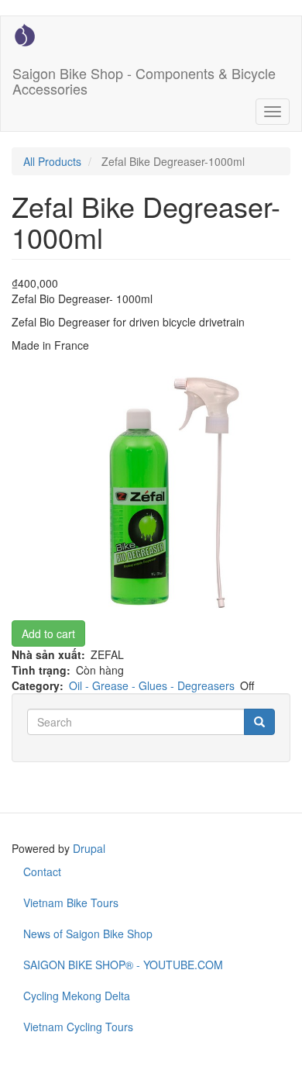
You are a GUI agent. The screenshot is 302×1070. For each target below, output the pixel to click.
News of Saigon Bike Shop (88, 933)
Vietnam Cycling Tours (78, 1026)
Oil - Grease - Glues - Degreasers (152, 685)
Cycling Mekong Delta (76, 995)
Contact (42, 871)
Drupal (89, 848)
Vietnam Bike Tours (70, 902)
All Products (52, 161)
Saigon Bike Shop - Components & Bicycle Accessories (144, 77)
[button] (151, 492)
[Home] (25, 34)
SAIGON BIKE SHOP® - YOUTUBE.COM (123, 964)
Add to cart (48, 633)
